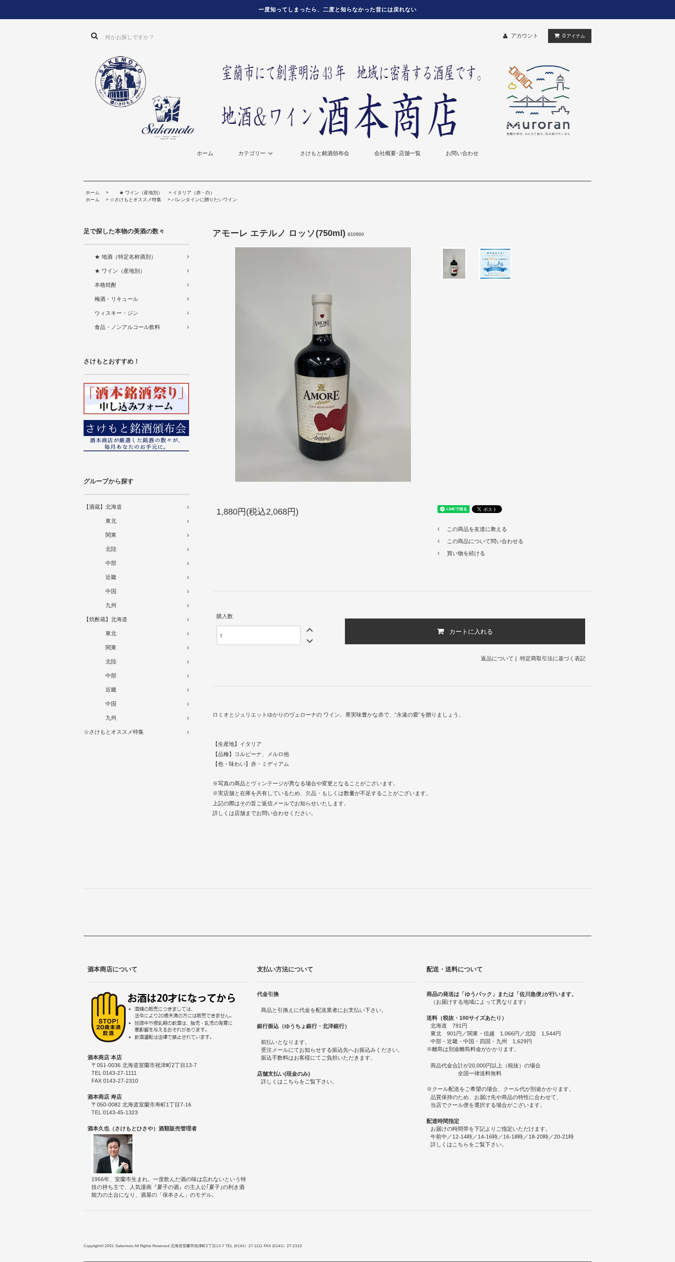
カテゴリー (252, 153)
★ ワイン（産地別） (136, 192)
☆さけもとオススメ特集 (135, 199)
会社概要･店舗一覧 (397, 153)
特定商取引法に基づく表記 (553, 658)
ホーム (205, 153)
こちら (291, 1081)
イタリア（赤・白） (194, 192)
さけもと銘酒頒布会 (324, 153)
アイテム (573, 35)
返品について (497, 658)
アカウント (524, 35)
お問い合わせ (462, 153)
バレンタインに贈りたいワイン (204, 199)
